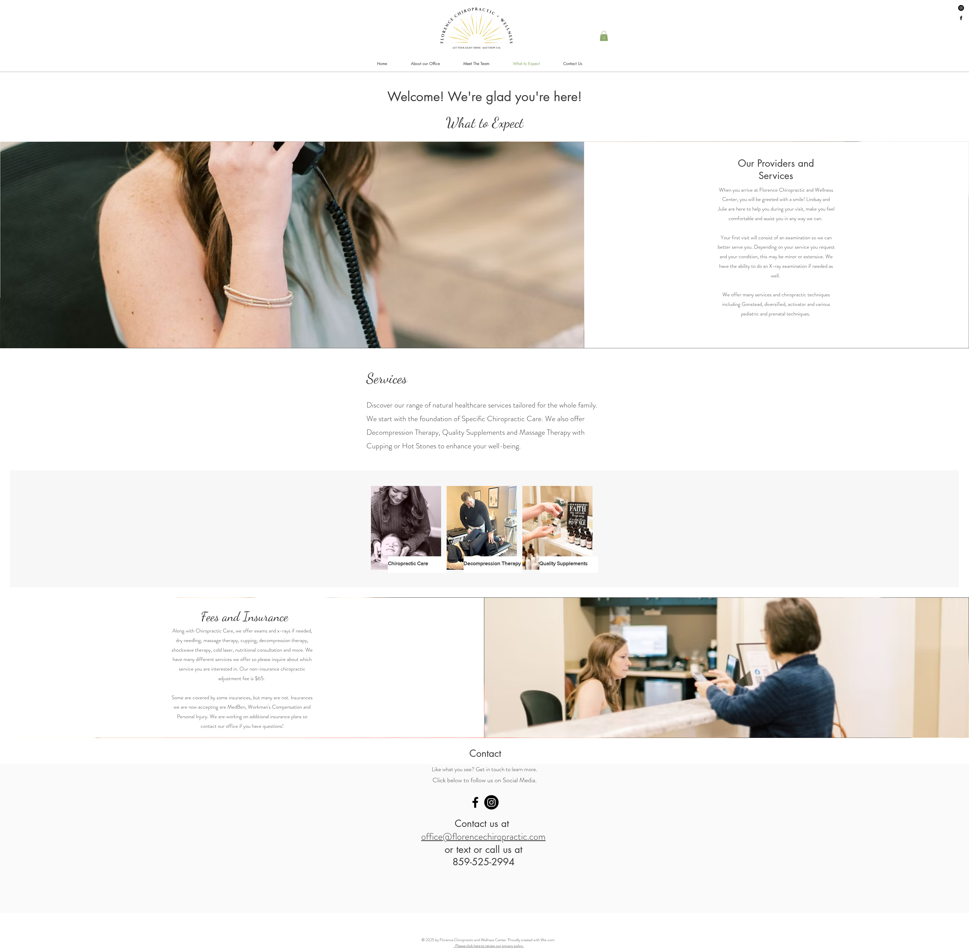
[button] (604, 36)
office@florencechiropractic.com (483, 836)
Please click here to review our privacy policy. (489, 945)
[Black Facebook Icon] (961, 18)
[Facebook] (475, 802)
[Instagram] (961, 8)
